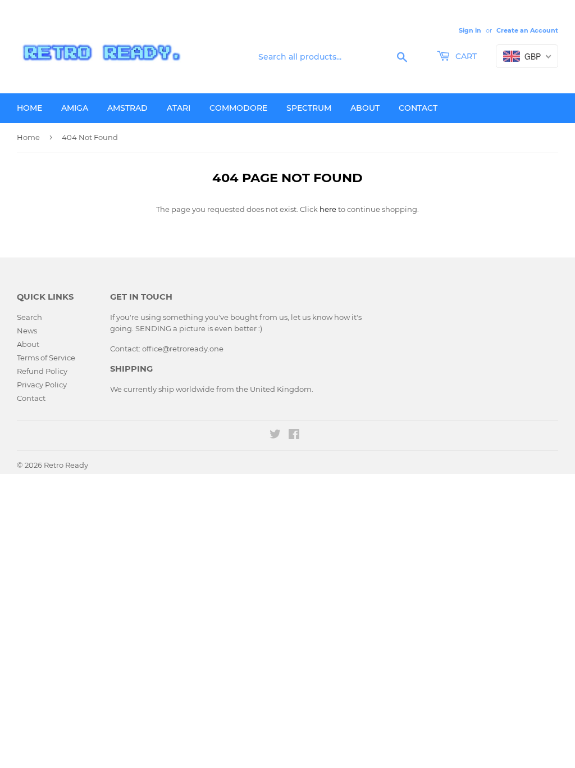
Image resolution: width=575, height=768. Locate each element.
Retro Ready (66, 464)
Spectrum (308, 108)
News (27, 330)
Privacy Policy (42, 384)
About (365, 108)
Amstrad (127, 108)
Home (29, 108)
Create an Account (527, 30)
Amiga (74, 108)
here (328, 209)
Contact (418, 108)
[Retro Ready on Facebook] (294, 435)
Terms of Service (46, 357)
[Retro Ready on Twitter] (275, 435)
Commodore (238, 108)
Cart (465, 56)
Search (29, 317)
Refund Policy (42, 371)
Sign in (470, 30)
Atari (178, 108)
